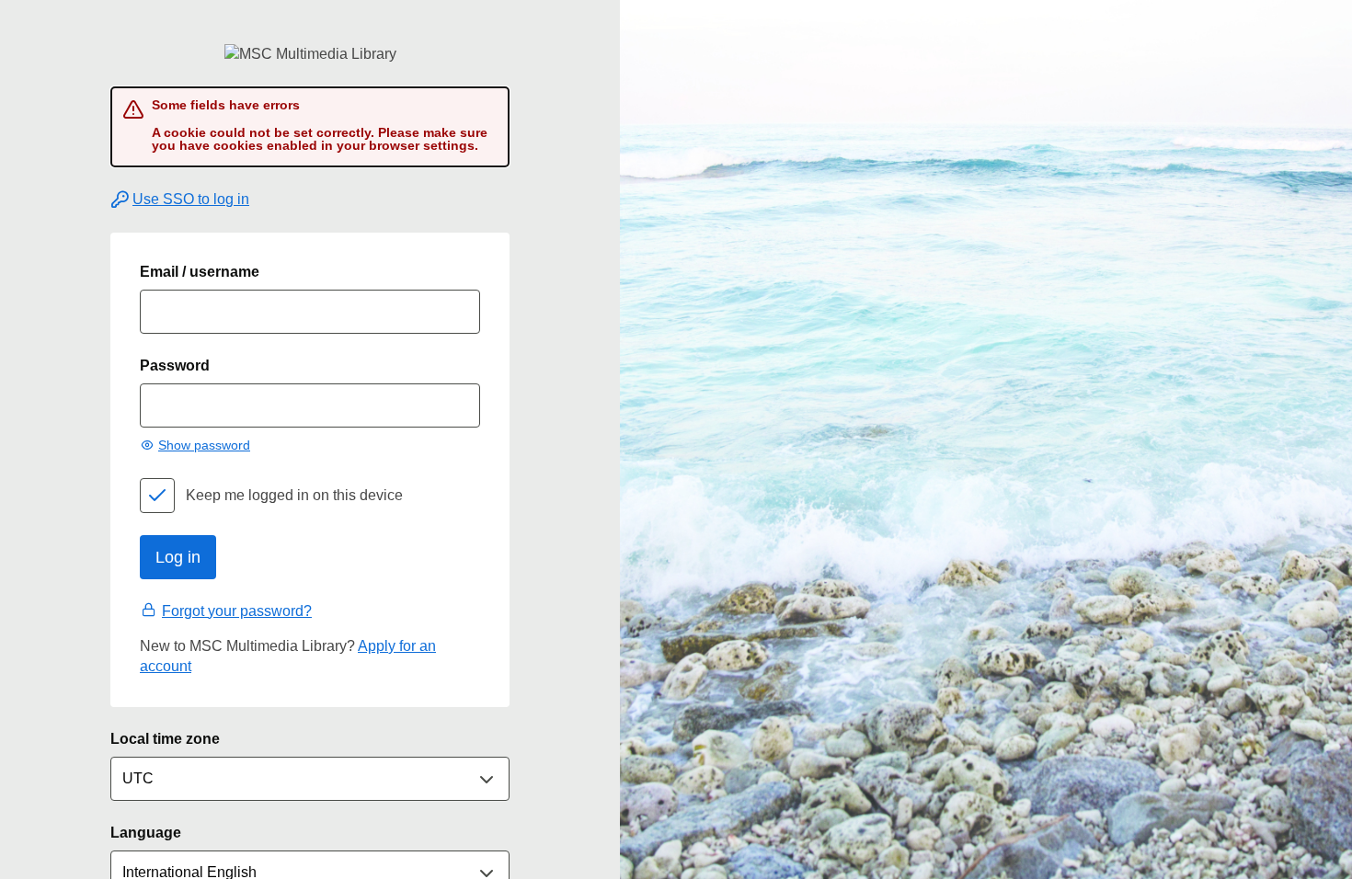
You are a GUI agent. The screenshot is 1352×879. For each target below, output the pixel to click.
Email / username (199, 272)
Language (145, 832)
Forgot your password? (237, 611)
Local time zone (165, 739)
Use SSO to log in (190, 199)
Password (175, 365)
